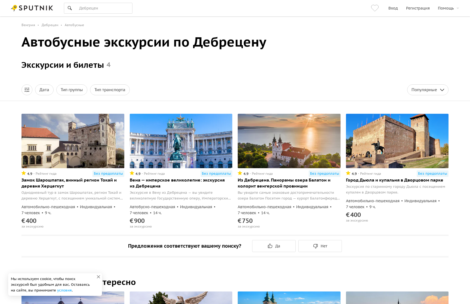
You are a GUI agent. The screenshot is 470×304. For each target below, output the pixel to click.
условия (64, 290)
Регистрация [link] (418, 8)
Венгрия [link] (28, 25)
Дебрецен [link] (50, 25)
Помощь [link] (446, 8)
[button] (26, 89)
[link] (375, 8)
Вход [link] (393, 8)
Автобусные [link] (74, 25)
